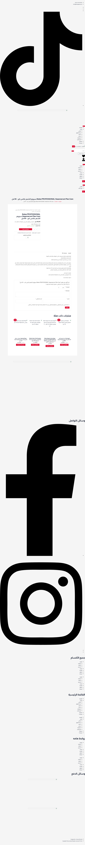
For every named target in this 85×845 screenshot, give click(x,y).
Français (80, 143)
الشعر (36, 233)
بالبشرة (79, 168)
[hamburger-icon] (84, 126)
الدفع (80, 134)
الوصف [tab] (69, 253)
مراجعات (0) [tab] (64, 253)
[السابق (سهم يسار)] (2, 422)
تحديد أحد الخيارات (20, 345)
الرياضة (81, 178)
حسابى (79, 136)
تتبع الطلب (79, 139)
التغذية (81, 174)
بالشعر (79, 169)
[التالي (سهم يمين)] (83, 422)
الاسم (68, 299)
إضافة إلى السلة (25, 229)
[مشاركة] (4, 1)
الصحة (81, 173)
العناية (81, 166)
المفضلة (79, 138)
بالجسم (79, 171)
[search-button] (73, 151)
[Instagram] (41, 650)
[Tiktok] (41, 106)
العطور (81, 176)
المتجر (81, 129)
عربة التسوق (78, 133)
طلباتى (79, 131)
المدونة (80, 141)
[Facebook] (41, 555)
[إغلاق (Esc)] (1, 1)
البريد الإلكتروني (38, 299)
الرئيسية (80, 127)
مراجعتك (67, 291)
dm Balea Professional (21, 233)
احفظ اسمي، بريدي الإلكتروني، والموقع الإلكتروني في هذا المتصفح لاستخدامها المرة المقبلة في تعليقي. (48, 305)
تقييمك (67, 287)
